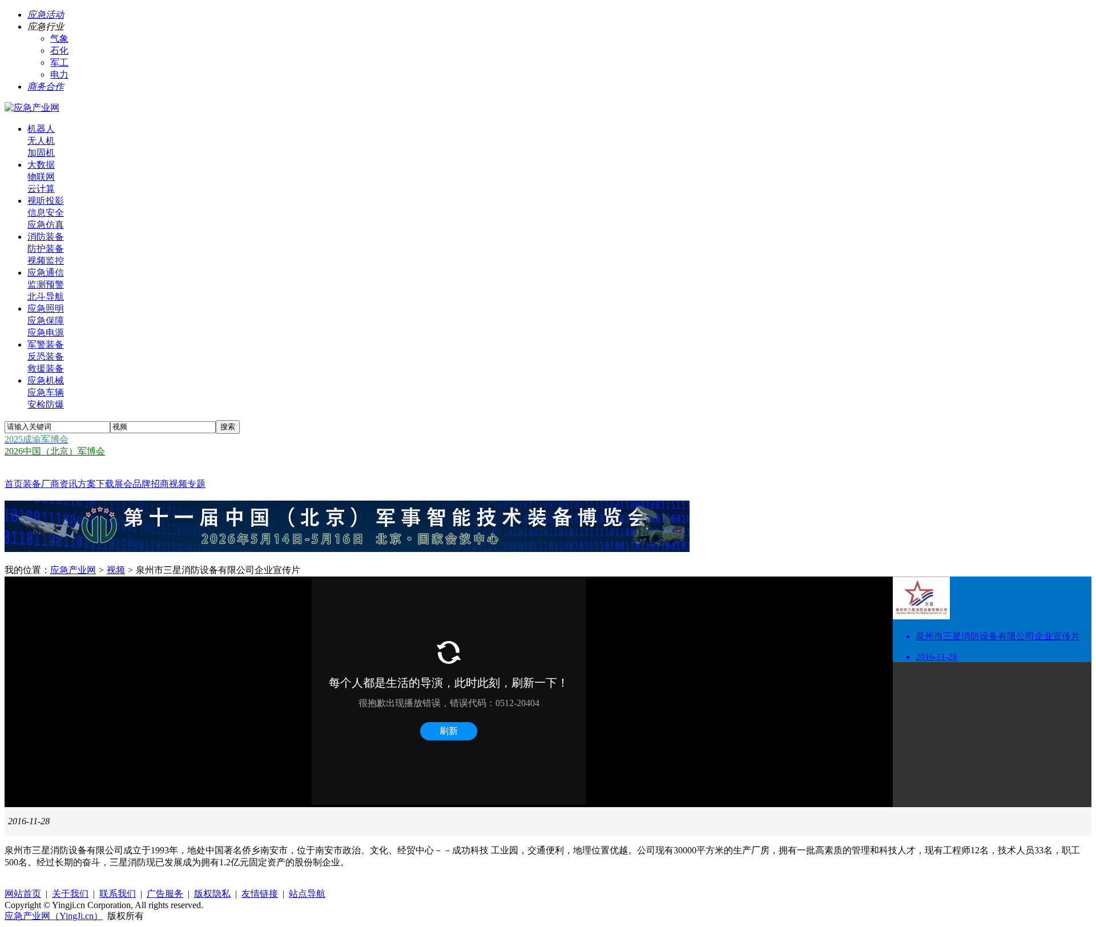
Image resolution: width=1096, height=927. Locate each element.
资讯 (68, 484)
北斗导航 (45, 296)
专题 (196, 484)
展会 (123, 484)
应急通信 (45, 272)
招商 (160, 484)
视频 (178, 484)
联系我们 (117, 893)
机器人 (41, 129)
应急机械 (45, 380)
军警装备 (45, 344)
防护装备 (45, 248)
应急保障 (45, 320)
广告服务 (165, 893)
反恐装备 (45, 356)
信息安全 (45, 212)
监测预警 (45, 284)
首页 (14, 484)
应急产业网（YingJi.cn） (54, 916)
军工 (59, 62)
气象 (59, 38)
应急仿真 (45, 224)
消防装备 (45, 236)
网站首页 (23, 893)
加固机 (41, 153)
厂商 (50, 484)
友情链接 (259, 893)
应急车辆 (45, 392)
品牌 (141, 484)
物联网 (41, 177)
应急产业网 (73, 570)
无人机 (41, 141)
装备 (32, 484)
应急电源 (45, 332)
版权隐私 (212, 893)
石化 (59, 50)
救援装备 (45, 368)
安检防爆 (45, 404)
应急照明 (45, 308)
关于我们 (70, 893)
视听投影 (45, 200)
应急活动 (45, 14)
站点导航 (307, 893)
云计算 (41, 189)
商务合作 (45, 86)
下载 (105, 484)
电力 (59, 74)
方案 (87, 484)
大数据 (41, 165)
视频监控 (45, 260)
